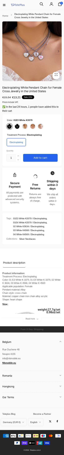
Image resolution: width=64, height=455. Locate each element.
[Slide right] (58, 51)
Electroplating (16, 142)
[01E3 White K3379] (9, 126)
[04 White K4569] (40, 126)
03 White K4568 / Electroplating (28, 230)
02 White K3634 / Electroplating (28, 226)
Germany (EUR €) (12, 422)
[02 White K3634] (25, 126)
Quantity (9, 151)
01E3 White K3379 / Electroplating (30, 218)
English (33, 422)
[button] (4, 5)
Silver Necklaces (27, 239)
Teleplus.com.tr (35, 450)
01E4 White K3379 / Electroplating (30, 222)
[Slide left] (5, 51)
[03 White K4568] (33, 126)
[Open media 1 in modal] (32, 51)
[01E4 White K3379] (17, 126)
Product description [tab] (14, 262)
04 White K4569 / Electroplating (28, 234)
